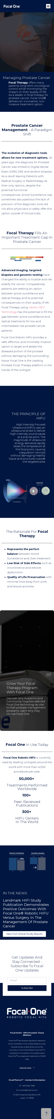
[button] (48, 6)
